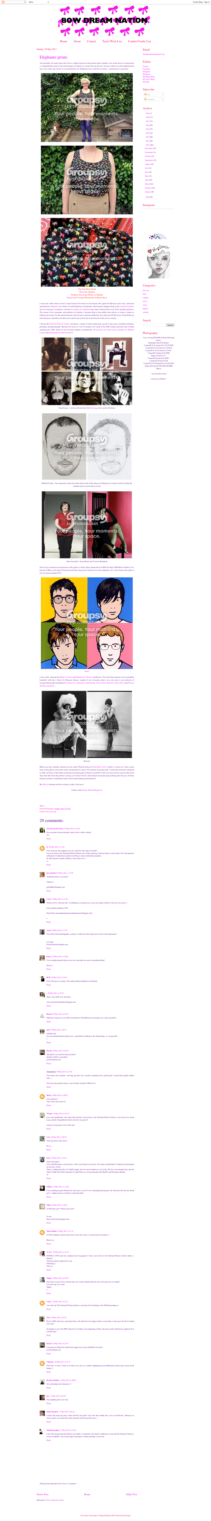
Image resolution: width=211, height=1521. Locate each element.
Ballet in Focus (66, 677)
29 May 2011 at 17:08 (65, 873)
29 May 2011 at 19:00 (60, 956)
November (149, 152)
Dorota (49, 1050)
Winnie (49, 1113)
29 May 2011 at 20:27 (60, 1014)
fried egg (93, 408)
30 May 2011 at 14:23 (59, 1158)
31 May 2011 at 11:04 (68, 1430)
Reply (49, 838)
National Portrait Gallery (60, 323)
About (77, 41)
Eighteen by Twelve (84, 677)
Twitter (84, 790)
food (144, 294)
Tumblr (91, 790)
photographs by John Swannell (60, 332)
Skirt (81, 292)
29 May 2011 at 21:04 (64, 1071)
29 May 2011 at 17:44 (59, 930)
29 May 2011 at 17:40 (60, 899)
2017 (148, 121)
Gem (48, 1158)
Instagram (146, 71)
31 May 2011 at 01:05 (58, 1396)
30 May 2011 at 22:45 (60, 1343)
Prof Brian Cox (70, 682)
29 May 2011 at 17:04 (56, 847)
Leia (48, 1137)
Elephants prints (53, 57)
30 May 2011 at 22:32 (59, 1317)
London (145, 297)
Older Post (131, 1494)
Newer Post (42, 1494)
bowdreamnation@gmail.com (154, 54)
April (147, 180)
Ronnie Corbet (113, 682)
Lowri (49, 899)
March (147, 184)
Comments (150, 99)
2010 (148, 197)
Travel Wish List (112, 41)
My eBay (146, 81)
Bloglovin (98, 790)
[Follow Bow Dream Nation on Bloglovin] (158, 277)
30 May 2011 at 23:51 (62, 1361)
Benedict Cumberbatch (86, 682)
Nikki (49, 1205)
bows (47, 811)
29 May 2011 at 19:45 (55, 993)
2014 (148, 133)
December (149, 148)
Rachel (49, 1014)
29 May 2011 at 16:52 (72, 828)
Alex (48, 1317)
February (148, 188)
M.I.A (122, 682)
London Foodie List (139, 41)
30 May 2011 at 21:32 (65, 1231)
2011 (148, 145)
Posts (148, 94)
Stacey (49, 956)
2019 (148, 113)
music (145, 305)
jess (48, 1396)
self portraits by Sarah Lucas (104, 329)
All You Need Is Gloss (55, 828)
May (147, 176)
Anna (49, 930)
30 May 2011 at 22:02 (60, 1278)
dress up (53, 811)
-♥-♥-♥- (49, 1252)
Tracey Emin (101, 682)
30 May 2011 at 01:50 (61, 1113)
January (148, 191)
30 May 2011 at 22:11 (60, 1301)
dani (48, 1029)
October (148, 156)
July (146, 168)
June (147, 172)
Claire (49, 1301)
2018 (148, 117)
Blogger (127, 1515)
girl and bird (52, 873)
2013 (148, 137)
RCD (48, 977)
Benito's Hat (57, 306)
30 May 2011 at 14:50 (61, 1186)
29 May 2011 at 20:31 (58, 1029)
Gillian (49, 1186)
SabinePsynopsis (53, 1430)
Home (63, 41)
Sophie (49, 1278)
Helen (49, 1095)
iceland (145, 312)
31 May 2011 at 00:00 (68, 1380)
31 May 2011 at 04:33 (67, 1411)
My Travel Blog (148, 79)
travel (145, 301)
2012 (148, 141)
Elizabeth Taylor (100, 767)
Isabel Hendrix (52, 1411)
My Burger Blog (149, 76)
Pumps (69, 297)
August (148, 164)
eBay (45, 784)
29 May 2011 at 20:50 (60, 1050)
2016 (148, 125)
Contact (91, 41)
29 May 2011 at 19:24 (59, 977)
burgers (145, 308)
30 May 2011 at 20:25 (59, 1205)
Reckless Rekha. (53, 1380)
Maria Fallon (52, 1231)
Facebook (146, 69)
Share (42, 805)
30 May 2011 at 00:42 (60, 1095)
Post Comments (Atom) (55, 1500)
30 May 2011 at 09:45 (59, 1137)
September (149, 160)
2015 (148, 129)
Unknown (50, 1361)
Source (87, 671)
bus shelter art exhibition (80, 309)
